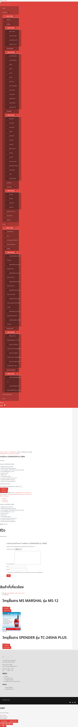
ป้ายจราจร (11, 194)
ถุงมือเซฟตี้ (11, 144)
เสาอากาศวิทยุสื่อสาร (13, 86)
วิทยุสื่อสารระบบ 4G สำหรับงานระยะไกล (12, 681)
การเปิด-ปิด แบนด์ (10, 328)
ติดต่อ (3, 399)
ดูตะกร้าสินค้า (4, 721)
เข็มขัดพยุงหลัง (12, 170)
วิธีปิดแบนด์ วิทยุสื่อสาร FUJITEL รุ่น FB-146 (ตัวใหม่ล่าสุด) (14, 355)
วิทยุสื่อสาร (8, 24)
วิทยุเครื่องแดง (6, 496)
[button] (1, 403)
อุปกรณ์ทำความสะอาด (10, 211)
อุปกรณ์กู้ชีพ (8, 183)
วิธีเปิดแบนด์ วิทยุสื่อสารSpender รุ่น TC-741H (13, 338)
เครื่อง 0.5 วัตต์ (12, 31)
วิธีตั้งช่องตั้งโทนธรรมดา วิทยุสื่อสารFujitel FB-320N (13, 314)
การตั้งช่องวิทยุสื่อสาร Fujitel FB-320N (14, 258)
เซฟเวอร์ (10, 69)
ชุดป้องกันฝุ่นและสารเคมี (13, 165)
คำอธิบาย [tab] (4, 498)
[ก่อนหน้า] (1, 726)
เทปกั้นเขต (11, 153)
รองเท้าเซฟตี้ (11, 136)
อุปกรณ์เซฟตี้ (9, 111)
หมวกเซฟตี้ (11, 140)
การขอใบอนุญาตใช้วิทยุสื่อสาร (12, 240)
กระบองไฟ (11, 157)
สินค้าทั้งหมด (4, 12)
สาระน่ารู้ (4, 224)
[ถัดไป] (4, 726)
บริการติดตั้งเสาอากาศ (9, 689)
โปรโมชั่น (8, 20)
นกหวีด (10, 174)
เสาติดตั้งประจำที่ (12, 98)
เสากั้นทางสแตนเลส (12, 161)
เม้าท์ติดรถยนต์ (12, 94)
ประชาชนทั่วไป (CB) (12, 36)
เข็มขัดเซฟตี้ (11, 119)
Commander (10, 494)
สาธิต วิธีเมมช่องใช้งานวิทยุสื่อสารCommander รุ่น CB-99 (13, 388)
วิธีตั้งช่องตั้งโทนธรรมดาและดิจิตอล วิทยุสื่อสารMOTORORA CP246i (13, 303)
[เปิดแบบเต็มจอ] (4, 724)
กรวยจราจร (11, 207)
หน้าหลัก (1, 452)
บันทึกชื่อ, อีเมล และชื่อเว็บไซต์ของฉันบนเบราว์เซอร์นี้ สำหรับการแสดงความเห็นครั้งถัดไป (25, 572)
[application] (8, 12)
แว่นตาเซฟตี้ (11, 123)
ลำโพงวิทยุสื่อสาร (12, 103)
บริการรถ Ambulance (7, 394)
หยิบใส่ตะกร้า (4, 489)
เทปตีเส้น (10, 131)
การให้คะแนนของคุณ (11, 549)
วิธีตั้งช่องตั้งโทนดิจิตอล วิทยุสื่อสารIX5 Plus (13, 267)
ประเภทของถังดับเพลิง (10, 244)
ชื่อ (7, 566)
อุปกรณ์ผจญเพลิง (12, 178)
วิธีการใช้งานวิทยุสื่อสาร (10, 370)
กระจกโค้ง (11, 198)
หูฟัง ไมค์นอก (11, 81)
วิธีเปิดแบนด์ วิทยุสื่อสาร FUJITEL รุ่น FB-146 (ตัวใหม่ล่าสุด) (14, 346)
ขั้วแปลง (10, 73)
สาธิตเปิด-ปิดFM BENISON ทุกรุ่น (14, 379)
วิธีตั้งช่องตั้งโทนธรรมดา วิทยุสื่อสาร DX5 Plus (13, 275)
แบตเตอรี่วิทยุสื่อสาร (13, 60)
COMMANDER (12, 452)
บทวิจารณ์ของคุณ (11, 564)
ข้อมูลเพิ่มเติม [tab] (5, 500)
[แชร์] (8, 724)
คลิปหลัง (10, 77)
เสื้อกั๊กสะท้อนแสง (12, 148)
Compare (4, 491)
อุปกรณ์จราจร (9, 187)
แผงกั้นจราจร (11, 203)
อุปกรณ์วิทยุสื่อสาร (10, 48)
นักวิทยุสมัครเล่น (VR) (13, 40)
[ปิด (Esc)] (11, 724)
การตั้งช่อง (8, 248)
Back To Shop (3, 715)
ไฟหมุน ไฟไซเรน (9, 215)
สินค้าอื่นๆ (8, 220)
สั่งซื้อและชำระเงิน (13, 721)
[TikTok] (72, 702)
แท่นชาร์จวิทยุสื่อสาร (13, 56)
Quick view (7, 610)
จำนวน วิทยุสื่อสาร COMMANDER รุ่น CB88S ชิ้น (10, 486)
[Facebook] (70, 702)
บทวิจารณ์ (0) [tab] (5, 502)
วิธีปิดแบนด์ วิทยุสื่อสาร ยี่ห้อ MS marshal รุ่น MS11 (13, 364)
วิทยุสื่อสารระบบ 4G (13, 44)
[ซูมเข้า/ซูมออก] (1, 724)
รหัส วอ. (8, 236)
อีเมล (8, 569)
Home (3, 8)
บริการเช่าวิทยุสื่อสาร (9, 687)
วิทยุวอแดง (27, 494)
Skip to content (3, 1)
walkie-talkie (16, 494)
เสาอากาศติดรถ (12, 90)
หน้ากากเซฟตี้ (11, 127)
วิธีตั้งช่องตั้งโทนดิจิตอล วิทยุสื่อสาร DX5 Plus (13, 284)
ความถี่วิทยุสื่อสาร (9, 231)
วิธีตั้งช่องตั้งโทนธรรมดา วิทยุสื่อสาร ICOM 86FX (13, 292)
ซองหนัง (10, 64)
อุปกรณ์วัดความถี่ (12, 107)
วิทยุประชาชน (22, 494)
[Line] (75, 702)
